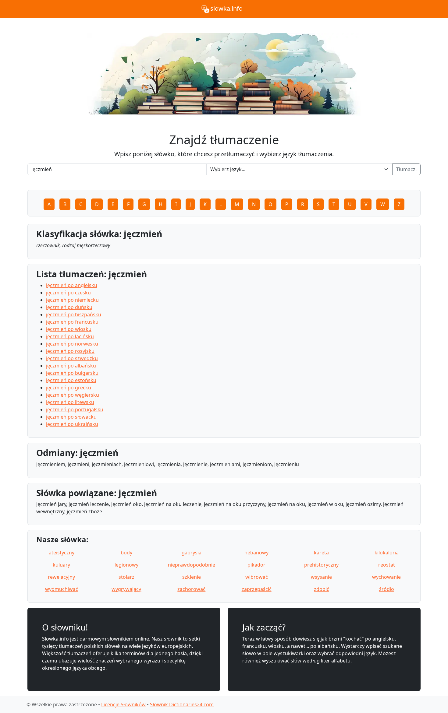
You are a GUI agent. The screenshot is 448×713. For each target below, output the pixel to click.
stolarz (126, 577)
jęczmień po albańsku (71, 365)
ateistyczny (61, 552)
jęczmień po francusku (72, 321)
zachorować (191, 589)
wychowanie (386, 577)
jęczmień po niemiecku (72, 300)
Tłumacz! (406, 169)
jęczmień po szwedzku (72, 358)
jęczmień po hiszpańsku (73, 314)
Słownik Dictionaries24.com (182, 704)
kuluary (61, 564)
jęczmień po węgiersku (72, 395)
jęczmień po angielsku (71, 285)
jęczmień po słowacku (71, 416)
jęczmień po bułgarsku (72, 373)
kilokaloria (387, 552)
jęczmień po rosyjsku (70, 351)
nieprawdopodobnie (191, 564)
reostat (386, 564)
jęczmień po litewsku (70, 402)
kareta (321, 552)
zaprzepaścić (257, 589)
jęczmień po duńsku (69, 307)
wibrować (256, 577)
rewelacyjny (61, 577)
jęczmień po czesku (68, 292)
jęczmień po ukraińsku (72, 424)
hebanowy (256, 552)
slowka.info (226, 8)
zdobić (321, 589)
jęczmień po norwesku (72, 343)
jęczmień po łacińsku (70, 336)
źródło (386, 589)
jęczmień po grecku (68, 387)
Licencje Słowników (123, 704)
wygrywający (126, 589)
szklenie (191, 577)
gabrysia (191, 552)
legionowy (126, 564)
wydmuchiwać (61, 589)
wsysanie (321, 577)
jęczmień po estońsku (71, 380)
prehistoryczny (321, 564)
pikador (256, 564)
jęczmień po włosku (68, 329)
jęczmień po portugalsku (74, 409)
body (126, 552)
